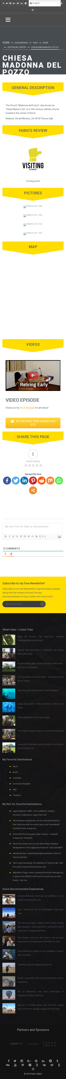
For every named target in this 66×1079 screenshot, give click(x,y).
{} (40, 536)
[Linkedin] (24, 481)
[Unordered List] (25, 536)
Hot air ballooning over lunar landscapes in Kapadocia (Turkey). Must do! (41, 993)
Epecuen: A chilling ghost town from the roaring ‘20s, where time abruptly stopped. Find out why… (41, 1007)
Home (6, 42)
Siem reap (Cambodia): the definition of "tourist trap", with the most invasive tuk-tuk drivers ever (38, 865)
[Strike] (17, 536)
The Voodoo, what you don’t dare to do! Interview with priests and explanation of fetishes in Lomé (41, 940)
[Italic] (9, 536)
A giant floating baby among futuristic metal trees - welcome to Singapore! (41, 665)
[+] (44, 536)
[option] (16, 1044)
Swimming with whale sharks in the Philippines (38, 690)
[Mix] (50, 481)
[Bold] (5, 536)
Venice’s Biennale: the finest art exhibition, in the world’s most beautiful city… (41, 898)
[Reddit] (42, 481)
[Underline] (13, 536)
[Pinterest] (33, 481)
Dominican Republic (21, 784)
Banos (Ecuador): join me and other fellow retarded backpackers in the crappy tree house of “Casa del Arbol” (38, 846)
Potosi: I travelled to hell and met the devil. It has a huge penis (41, 980)
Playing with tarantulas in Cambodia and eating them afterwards (41, 652)
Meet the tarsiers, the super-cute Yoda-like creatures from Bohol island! (41, 638)
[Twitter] (16, 481)
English (36, 3)
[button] (33, 423)
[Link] (36, 536)
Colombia (17, 778)
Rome (45, 43)
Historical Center (17, 47)
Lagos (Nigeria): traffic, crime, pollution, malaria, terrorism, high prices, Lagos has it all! (34, 813)
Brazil (15, 772)
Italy (35, 43)
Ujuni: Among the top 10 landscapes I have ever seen (41, 911)
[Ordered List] (21, 536)
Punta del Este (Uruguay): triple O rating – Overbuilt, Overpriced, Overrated (35, 836)
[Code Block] (32, 536)
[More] (33, 490)
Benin (15, 766)
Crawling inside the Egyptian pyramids (34, 965)
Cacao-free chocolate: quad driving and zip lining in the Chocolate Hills (41, 746)
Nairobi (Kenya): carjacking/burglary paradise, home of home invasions (37, 855)
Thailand (17, 795)
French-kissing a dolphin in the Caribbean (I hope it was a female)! (41, 953)
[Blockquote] (28, 536)
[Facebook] (7, 481)
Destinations (21, 43)
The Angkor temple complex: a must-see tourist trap (40, 731)
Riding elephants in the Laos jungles (34, 717)
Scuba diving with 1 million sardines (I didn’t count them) (41, 706)
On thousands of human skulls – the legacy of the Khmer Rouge (41, 679)
